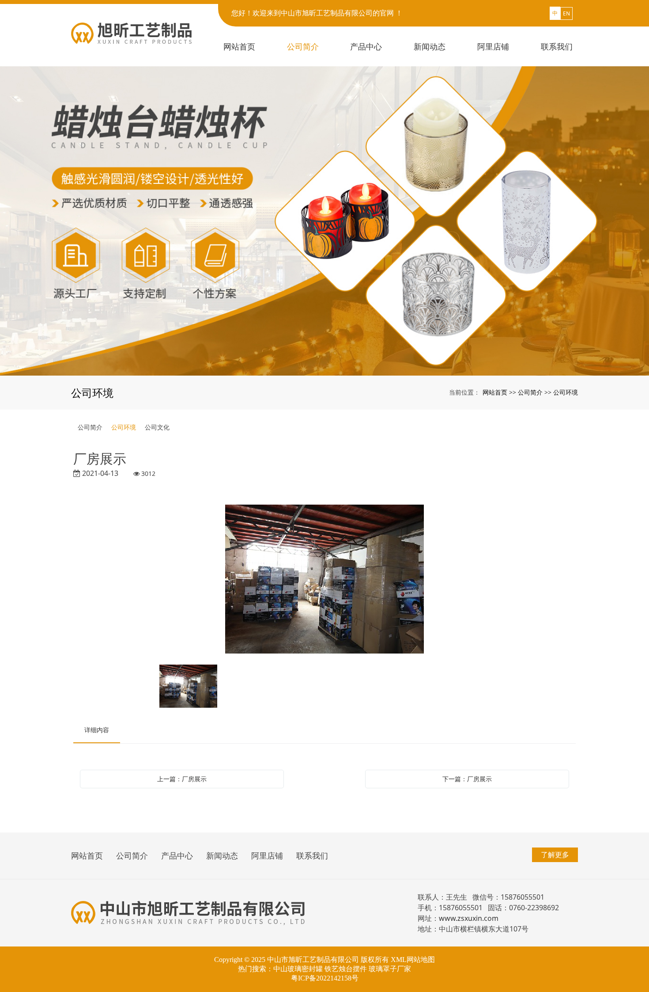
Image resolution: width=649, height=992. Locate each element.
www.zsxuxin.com (468, 918)
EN (566, 13)
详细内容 (96, 730)
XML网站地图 (413, 959)
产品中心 (177, 855)
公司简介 (530, 392)
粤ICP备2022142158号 (324, 978)
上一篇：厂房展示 (182, 779)
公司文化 (157, 427)
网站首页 (495, 392)
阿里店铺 (267, 855)
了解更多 (555, 854)
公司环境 (565, 392)
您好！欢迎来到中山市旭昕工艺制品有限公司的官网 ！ (317, 13)
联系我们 (312, 855)
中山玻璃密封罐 (298, 969)
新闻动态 (222, 855)
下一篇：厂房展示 (467, 779)
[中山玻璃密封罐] (324, 221)
